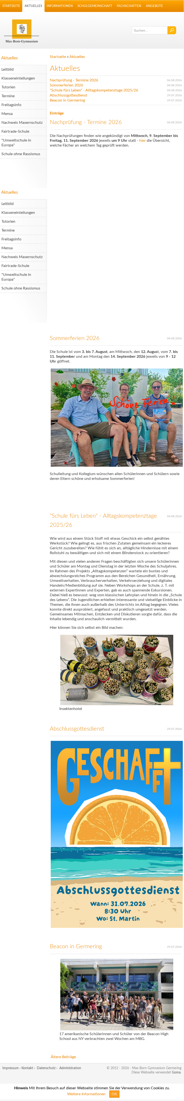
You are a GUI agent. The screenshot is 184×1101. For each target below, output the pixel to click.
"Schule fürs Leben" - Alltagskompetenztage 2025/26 (94, 90)
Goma (176, 1072)
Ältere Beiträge (63, 1057)
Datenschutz (46, 1068)
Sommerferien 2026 (66, 85)
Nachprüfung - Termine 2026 (74, 80)
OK (114, 1094)
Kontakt (27, 1068)
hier (143, 140)
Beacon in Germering (67, 100)
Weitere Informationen (86, 1094)
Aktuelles (9, 58)
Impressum (10, 1068)
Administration (70, 1068)
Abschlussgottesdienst (68, 95)
